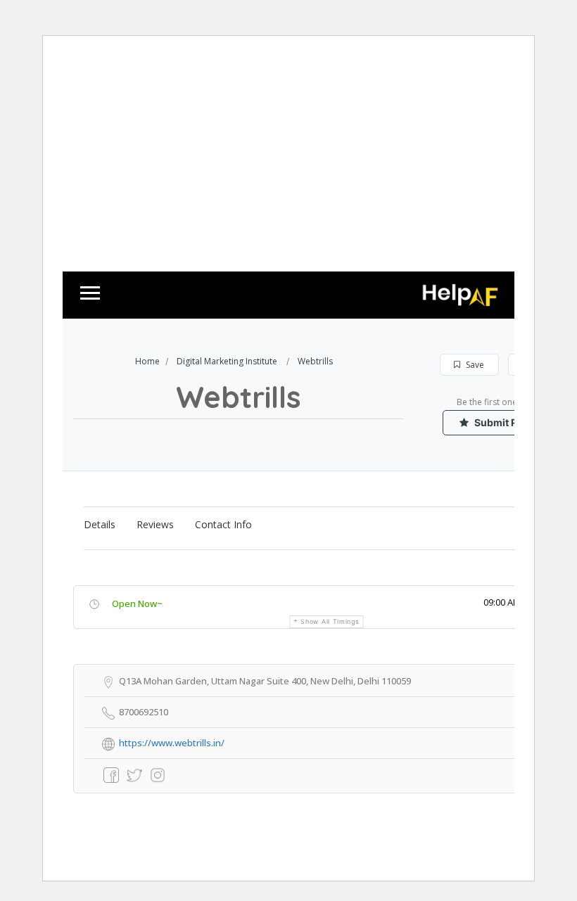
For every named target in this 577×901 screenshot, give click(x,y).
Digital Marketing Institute (227, 361)
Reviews (155, 524)
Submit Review (508, 422)
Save (474, 365)
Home (147, 361)
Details (99, 524)
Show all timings (329, 621)
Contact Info (223, 524)
